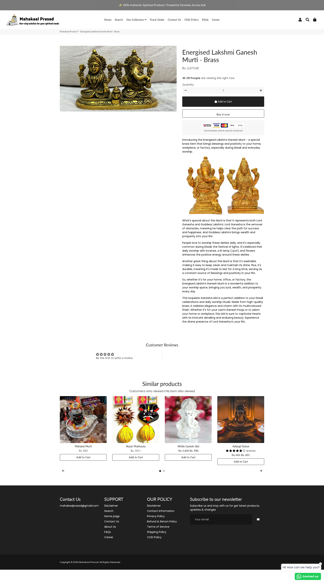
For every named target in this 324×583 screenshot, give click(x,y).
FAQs (205, 19)
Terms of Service (158, 527)
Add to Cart (83, 457)
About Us (110, 527)
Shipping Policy (156, 532)
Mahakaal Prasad (68, 31)
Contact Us (174, 19)
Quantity (188, 85)
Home (107, 19)
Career (216, 19)
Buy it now (223, 114)
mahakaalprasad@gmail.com (79, 506)
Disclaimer (111, 506)
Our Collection (135, 19)
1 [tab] (160, 471)
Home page (112, 516)
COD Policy (191, 19)
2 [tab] (164, 471)
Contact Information (160, 511)
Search (119, 19)
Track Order (157, 19)
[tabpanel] (83, 428)
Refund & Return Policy (162, 521)
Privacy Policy (156, 516)
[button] (234, 451)
